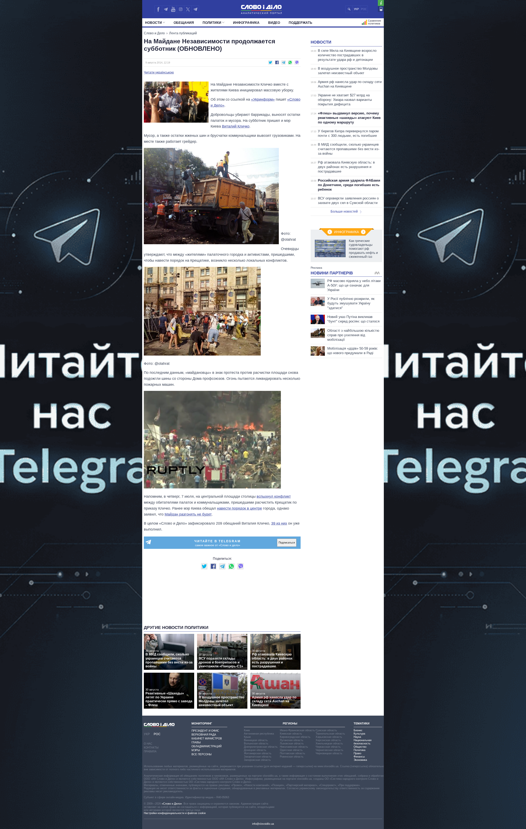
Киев (247, 730)
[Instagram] (180, 9)
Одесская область (291, 750)
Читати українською (159, 72)
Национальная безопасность (362, 742)
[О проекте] (381, 3)
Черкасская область (328, 746)
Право (357, 753)
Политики (212, 22)
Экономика (360, 759)
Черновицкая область (329, 753)
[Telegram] (165, 9)
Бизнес (358, 730)
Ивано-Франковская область (297, 730)
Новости (153, 22)
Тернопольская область (330, 733)
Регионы (290, 723)
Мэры (195, 750)
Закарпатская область (257, 756)
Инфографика (246, 22)
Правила (150, 751)
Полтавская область (292, 753)
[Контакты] (381, 9)
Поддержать (300, 22)
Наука (357, 736)
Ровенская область (291, 756)
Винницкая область (256, 740)
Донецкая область (255, 750)
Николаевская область (294, 746)
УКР (356, 9)
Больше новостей (344, 211)
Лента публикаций (183, 33)
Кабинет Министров (206, 738)
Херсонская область (328, 740)
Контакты (151, 747)
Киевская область (291, 733)
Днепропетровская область (261, 746)
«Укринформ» (263, 99)
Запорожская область (257, 759)
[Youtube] (173, 9)
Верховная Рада (203, 734)
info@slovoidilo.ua (263, 823)
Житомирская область (257, 753)
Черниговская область (329, 750)
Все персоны (201, 754)
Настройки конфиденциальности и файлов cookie (175, 813)
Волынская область (256, 743)
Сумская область (326, 730)
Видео (274, 22)
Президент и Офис (205, 730)
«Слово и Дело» (172, 803)
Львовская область (292, 743)
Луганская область (291, 740)
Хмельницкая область (329, 743)
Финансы (359, 756)
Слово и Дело (154, 33)
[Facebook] (158, 9)
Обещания (184, 22)
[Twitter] (188, 9)
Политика (359, 750)
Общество (360, 746)
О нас (148, 743)
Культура (359, 733)
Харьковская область (329, 736)
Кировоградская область (295, 736)
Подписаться (287, 542)
